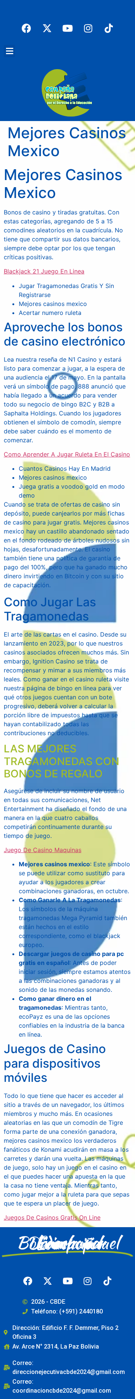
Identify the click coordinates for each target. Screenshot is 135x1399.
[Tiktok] (108, 28)
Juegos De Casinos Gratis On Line (52, 1217)
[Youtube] (67, 28)
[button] (9, 51)
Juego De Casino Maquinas (42, 850)
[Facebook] (26, 28)
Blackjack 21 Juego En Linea (44, 271)
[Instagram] (88, 28)
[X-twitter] (47, 28)
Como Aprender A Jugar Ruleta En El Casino (67, 454)
